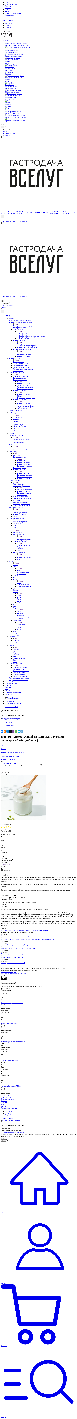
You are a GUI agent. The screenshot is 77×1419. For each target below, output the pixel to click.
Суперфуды (21, 624)
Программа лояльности (9, 1108)
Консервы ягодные (23, 556)
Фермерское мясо (23, 473)
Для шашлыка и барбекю (21, 439)
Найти (3, 1140)
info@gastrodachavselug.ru (11, 719)
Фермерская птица (23, 460)
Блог (2, 1104)
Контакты (4, 1106)
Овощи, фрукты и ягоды (21, 376)
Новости (4, 1102)
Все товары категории (8, 972)
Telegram (8, 25)
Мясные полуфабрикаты (25, 489)
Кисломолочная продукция (26, 353)
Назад (13, 317)
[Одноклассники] (5, 731)
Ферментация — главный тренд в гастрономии (17, 954)
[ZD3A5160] (23, 819)
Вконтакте (8, 23)
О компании (5, 1095)
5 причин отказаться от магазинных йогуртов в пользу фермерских (24, 936)
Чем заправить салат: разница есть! (13, 963)
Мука (19, 570)
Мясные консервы (23, 538)
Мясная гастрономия (20, 511)
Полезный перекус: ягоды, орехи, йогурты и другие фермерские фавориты (26, 945)
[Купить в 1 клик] (2, 997)
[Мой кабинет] (2, 219)
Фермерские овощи (23, 383)
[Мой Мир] (7, 731)
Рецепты (4, 1101)
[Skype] (19, 731)
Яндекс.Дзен (9, 27)
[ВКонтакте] (2, 731)
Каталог (3, 307)
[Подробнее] (1, 938)
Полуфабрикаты (18, 484)
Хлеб (14, 448)
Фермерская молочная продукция (24, 326)
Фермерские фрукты (24, 394)
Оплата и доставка (7, 1099)
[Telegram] (21, 731)
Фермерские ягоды (23, 403)
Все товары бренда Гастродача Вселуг (14, 973)
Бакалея (15, 565)
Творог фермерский (23, 333)
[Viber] (13, 731)
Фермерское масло (23, 344)
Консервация (17, 532)
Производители (6, 1097)
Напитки (16, 649)
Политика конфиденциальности (14, 1133)
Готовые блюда (18, 417)
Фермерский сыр (18, 362)
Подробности (5, 864)
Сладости (20, 611)
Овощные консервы (23, 545)
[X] (10, 731)
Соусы (19, 595)
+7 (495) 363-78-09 (7, 20)
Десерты (16, 640)
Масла (19, 583)
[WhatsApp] (16, 731)
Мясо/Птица (17, 455)
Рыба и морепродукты (20, 522)
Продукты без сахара (20, 667)
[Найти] (2, 127)
